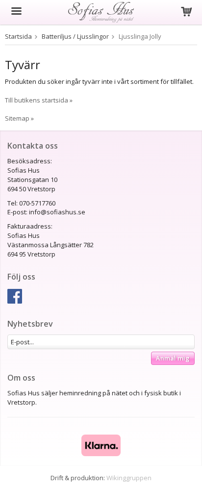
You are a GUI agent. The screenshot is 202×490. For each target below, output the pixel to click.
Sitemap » (19, 118)
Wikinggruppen (129, 477)
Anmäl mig (173, 358)
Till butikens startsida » (39, 100)
